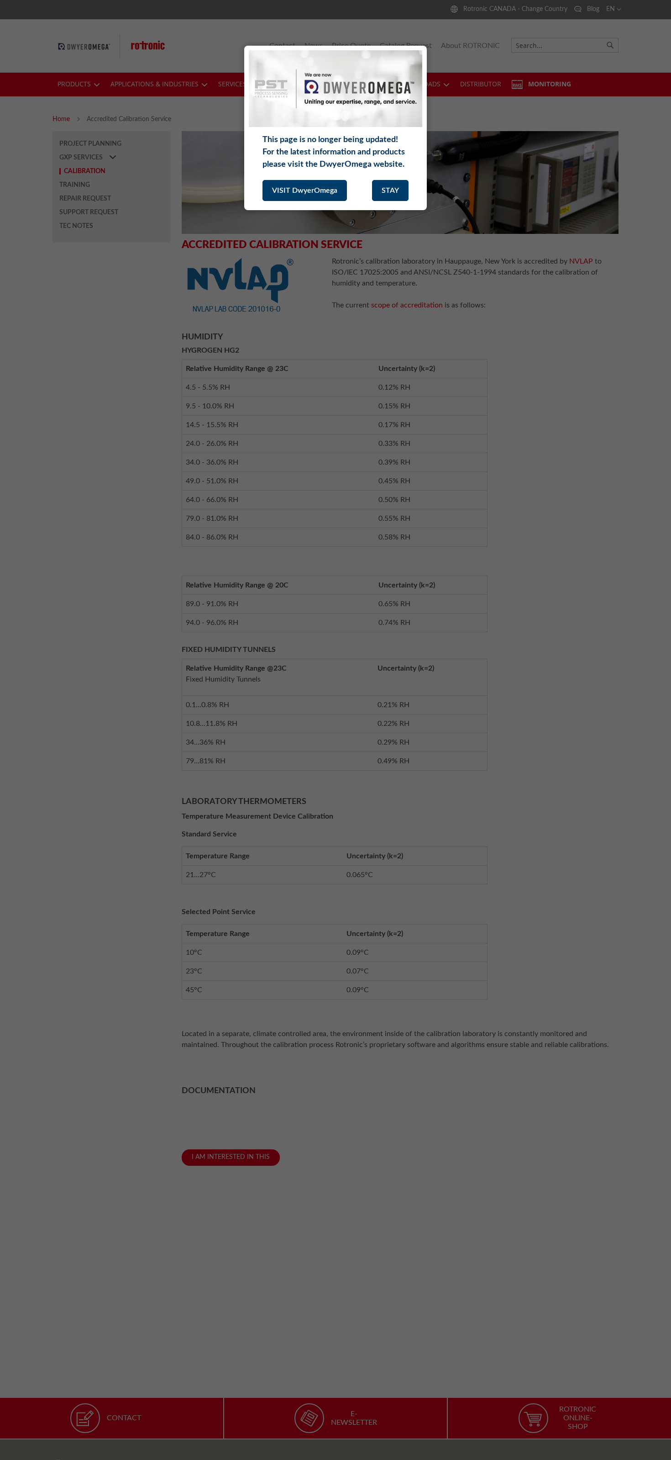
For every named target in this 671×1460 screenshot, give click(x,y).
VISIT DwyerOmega (304, 190)
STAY (390, 190)
